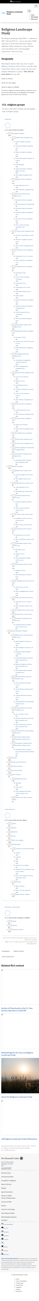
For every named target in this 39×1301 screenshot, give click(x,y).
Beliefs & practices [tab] (19, 951)
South (18, 66)
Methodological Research (9, 1217)
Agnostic (14, 925)
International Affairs (7, 1177)
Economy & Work (6, 1202)
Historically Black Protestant (19, 631)
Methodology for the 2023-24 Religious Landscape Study (17, 1053)
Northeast (12, 66)
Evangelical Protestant (18, 133)
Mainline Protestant (17, 466)
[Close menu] (29, 11)
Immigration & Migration (8, 1180)
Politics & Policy (6, 1173)
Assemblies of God (21, 273)
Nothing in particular (17, 929)
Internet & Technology (8, 1209)
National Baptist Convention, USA (24, 647)
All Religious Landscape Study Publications (19, 1139)
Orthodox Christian (17, 766)
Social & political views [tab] (8, 956)
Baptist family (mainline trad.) (24, 470)
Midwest (5, 66)
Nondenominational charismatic (24, 208)
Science (3, 1205)
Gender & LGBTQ (6, 1196)
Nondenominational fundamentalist (25, 204)
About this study (17, 51)
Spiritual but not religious (22, 865)
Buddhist (14, 832)
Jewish (14, 823)
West (23, 66)
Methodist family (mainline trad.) (24, 483)
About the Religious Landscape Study (16, 1097)
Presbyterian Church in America (24, 256)
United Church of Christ (22, 587)
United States (5, 69)
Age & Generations (7, 1192)
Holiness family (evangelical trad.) (25, 372)
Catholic (14, 758)
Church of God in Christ (22, 714)
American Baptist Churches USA (24, 475)
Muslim (14, 828)
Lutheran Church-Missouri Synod (24, 235)
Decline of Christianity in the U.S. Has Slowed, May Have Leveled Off (17, 1009)
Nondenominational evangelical (24, 200)
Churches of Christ (21, 337)
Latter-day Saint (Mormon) (19, 762)
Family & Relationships (8, 1198)
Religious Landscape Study (15, 13)
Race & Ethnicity (6, 1184)
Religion (3, 1188)
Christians (8, 119)
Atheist (14, 921)
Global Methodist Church (22, 185)
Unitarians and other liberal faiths (25, 848)
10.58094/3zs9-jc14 (9, 1150)
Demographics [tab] (6, 951)
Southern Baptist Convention (23, 142)
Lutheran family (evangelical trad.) (25, 231)
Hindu (14, 836)
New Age (18, 882)
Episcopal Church (20, 549)
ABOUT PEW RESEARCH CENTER (9, 1258)
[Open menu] (36, 5)
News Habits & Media (7, 1213)
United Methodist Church (22, 487)
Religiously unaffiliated (12, 907)
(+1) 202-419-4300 (6, 1167)
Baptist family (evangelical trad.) (24, 137)
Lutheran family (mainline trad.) (24, 514)
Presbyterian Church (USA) (23, 535)
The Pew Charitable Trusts (27, 1267)
